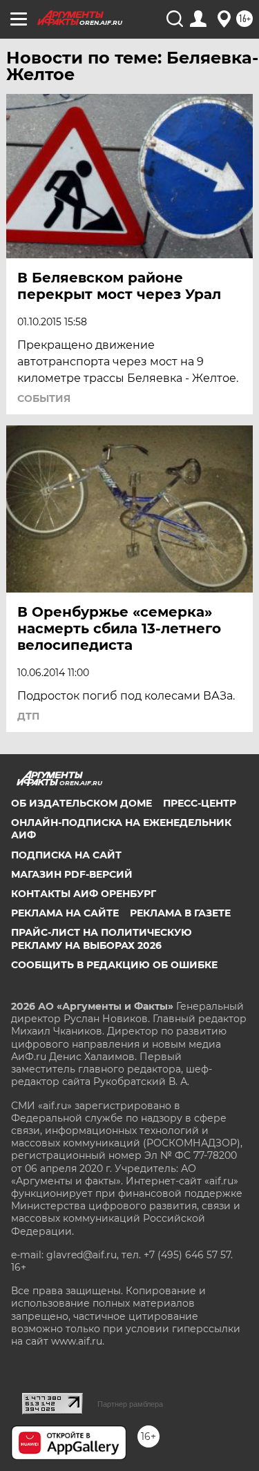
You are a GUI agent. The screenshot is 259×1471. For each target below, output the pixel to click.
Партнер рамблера (130, 1404)
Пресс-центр (199, 803)
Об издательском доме (81, 803)
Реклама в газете (180, 913)
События (43, 398)
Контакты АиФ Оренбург (83, 893)
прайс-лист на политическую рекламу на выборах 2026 (101, 938)
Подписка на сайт (66, 855)
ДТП (28, 716)
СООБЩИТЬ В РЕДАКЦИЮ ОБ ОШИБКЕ (114, 965)
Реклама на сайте (65, 913)
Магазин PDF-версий (72, 874)
